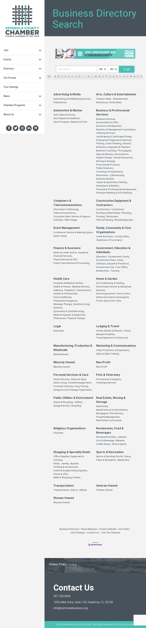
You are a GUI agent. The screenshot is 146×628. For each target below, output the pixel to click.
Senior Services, (61, 379)
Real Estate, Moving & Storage (111, 400)
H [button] (79, 76)
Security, (127, 143)
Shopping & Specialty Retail (71, 452)
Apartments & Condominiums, (112, 410)
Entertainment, (120, 99)
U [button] (123, 76)
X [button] (134, 76)
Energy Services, (61, 406)
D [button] (65, 76)
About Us (9, 114)
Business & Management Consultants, (116, 129)
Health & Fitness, (62, 286)
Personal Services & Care (70, 375)
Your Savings (11, 87)
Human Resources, (123, 157)
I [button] (82, 76)
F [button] (72, 76)
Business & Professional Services (112, 113)
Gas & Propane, (61, 122)
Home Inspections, (106, 293)
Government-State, (106, 260)
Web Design (70, 220)
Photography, (125, 150)
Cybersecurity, (117, 175)
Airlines (83, 490)
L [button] (92, 76)
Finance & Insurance (67, 248)
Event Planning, (114, 143)
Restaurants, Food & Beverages (110, 430)
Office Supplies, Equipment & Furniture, (68, 458)
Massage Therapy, (62, 304)
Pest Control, (124, 293)
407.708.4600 (62, 596)
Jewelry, (65, 463)
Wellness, (58, 290)
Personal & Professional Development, (116, 189)
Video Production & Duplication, (113, 350)
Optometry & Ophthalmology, (69, 311)
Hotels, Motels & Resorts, (109, 331)
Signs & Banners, (105, 154)
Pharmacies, (59, 318)
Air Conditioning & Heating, (110, 283)
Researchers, (103, 271)
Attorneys (58, 331)
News (7, 96)
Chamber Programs (14, 105)
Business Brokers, (105, 179)
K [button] (89, 76)
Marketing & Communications (116, 346)
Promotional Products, (108, 165)
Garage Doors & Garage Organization (72, 390)
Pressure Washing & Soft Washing (114, 193)
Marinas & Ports (79, 122)
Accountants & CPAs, (107, 122)
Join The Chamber (110, 532)
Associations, (121, 154)
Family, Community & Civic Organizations (113, 230)
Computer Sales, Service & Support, (72, 216)
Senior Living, (60, 383)
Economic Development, (109, 126)
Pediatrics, (69, 290)
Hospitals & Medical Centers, (68, 283)
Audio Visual (60, 236)
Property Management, (108, 417)
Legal (57, 326)
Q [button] (110, 76)
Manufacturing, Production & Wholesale (72, 348)
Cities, (120, 260)
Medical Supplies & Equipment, (69, 315)
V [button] (127, 76)
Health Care (61, 279)
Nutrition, (58, 308)
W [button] (131, 76)
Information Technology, (66, 209)
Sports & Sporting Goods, (109, 456)
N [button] (99, 76)
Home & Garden (106, 279)
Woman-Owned (63, 498)
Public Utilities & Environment (73, 398)
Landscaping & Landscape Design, (114, 136)
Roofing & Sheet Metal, (108, 213)
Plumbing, (126, 213)
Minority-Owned (64, 362)
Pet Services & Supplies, (109, 379)
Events (7, 59)
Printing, (100, 143)
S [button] (116, 76)
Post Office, (121, 267)
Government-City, (105, 267)
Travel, (127, 331)
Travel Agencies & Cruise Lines (112, 338)
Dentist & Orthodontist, (65, 293)
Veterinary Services (106, 383)
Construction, (103, 209)
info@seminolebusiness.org (70, 608)
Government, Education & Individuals (113, 250)
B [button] (58, 76)
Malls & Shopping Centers (66, 477)
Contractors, (117, 209)
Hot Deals (124, 529)
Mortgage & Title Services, (110, 413)
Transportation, (61, 490)
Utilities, (78, 402)
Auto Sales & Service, (64, 115)
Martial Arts (124, 460)
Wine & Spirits (119, 444)
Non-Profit (103, 362)
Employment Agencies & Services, (114, 140)
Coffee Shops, (103, 444)
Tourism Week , (104, 99)
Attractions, (102, 102)
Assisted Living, (81, 304)
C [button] (62, 76)
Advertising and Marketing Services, (72, 99)
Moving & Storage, (106, 161)
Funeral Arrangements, (80, 383)
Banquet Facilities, (105, 334)
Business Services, (106, 119)
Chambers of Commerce (109, 240)
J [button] (85, 76)
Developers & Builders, (108, 186)
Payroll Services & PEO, (65, 259)
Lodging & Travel (107, 326)
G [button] (75, 76)
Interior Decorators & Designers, (112, 297)
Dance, (127, 456)
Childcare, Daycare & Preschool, (112, 263)
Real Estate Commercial (108, 420)
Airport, (74, 490)
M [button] (96, 76)
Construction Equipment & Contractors (113, 203)
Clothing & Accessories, (66, 467)
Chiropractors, (83, 290)
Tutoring (114, 271)
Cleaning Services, (105, 133)
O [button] (103, 76)
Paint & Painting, (105, 220)
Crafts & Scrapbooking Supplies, (70, 470)
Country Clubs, (122, 236)
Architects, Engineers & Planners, (113, 147)
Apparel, (74, 463)
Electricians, (112, 216)
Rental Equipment (123, 220)
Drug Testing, (82, 386)
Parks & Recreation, (106, 460)
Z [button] (141, 76)
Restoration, (102, 175)
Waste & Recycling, (63, 402)
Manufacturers (61, 354)
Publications (60, 102)
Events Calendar (107, 529)
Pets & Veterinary (108, 375)
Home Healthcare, (62, 297)
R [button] (113, 76)
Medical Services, (81, 286)
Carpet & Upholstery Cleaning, (111, 182)
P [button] (106, 76)
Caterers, (122, 437)
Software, (58, 220)
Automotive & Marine (67, 111)
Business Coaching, (106, 150)
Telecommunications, (64, 213)
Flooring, (100, 216)
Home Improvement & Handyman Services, (113, 288)
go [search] (128, 69)
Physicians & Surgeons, (65, 301)
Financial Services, (62, 256)
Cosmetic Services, (63, 386)
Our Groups (10, 78)
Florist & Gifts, (60, 474)
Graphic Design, (104, 157)
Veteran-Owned (106, 486)
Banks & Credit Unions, (65, 252)
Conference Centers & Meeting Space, (73, 232)
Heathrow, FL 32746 (83, 602)
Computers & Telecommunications (67, 203)
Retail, (56, 463)
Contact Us (93, 532)
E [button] (69, 76)
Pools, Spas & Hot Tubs (108, 301)
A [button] (55, 76)
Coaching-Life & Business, (109, 172)
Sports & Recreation (110, 452)
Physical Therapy (76, 318)
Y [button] (138, 76)
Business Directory (69, 529)
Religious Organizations (69, 428)
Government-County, (119, 256)
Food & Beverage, (105, 440)
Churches (58, 433)
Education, (101, 256)
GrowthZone (127, 624)
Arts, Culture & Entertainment (116, 94)
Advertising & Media (67, 94)
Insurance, (83, 252)
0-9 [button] (49, 76)
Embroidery (115, 102)
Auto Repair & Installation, (66, 118)
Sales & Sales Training (107, 354)
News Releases (89, 529)
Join (6, 50)
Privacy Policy (57, 564)
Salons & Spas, (79, 379)
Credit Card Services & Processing (71, 263)
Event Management (66, 228)
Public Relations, (105, 168)
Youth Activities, (104, 236)
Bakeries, (120, 440)
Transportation (63, 486)
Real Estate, (102, 406)
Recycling (76, 406)
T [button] (120, 76)
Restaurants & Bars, (106, 437)
